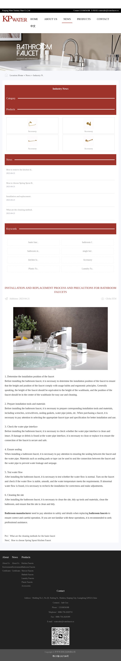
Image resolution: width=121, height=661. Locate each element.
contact (103, 19)
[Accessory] (32, 123)
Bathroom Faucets (28, 567)
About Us (50, 19)
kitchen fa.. (33, 260)
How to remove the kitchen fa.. (19, 169)
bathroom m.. (33, 251)
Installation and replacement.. (19, 196)
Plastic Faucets (27, 582)
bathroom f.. (87, 242)
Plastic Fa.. (33, 268)
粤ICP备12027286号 (60, 656)
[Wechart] (60, 636)
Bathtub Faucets (28, 574)
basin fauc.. (33, 242)
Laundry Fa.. (87, 268)
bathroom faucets (98, 513)
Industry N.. (38, 75)
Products (84, 19)
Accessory (32, 131)
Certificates (6, 571)
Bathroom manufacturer (18, 513)
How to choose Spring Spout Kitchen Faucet (31, 540)
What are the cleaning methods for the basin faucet (32, 536)
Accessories (26, 586)
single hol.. (88, 251)
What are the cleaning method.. (19, 210)
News (67, 19)
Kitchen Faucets (28, 563)
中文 (32, 26)
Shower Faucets (28, 571)
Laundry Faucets (28, 578)
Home (34, 19)
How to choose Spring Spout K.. (19, 183)
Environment (7, 567)
